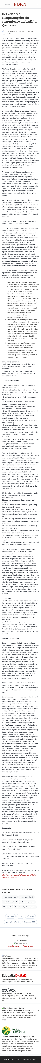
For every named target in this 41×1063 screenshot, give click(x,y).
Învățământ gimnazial (27, 902)
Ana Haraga (10, 31)
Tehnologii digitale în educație (25, 907)
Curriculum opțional (10, 902)
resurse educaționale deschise (24, 963)
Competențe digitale (26, 897)
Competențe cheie (9, 897)
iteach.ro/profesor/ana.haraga (20, 946)
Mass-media (7, 907)
